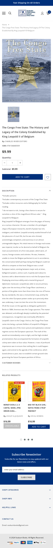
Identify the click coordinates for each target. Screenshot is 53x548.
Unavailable (12, 425)
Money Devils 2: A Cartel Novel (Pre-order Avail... (12, 408)
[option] (26, 70)
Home (4, 24)
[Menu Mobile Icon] (4, 13)
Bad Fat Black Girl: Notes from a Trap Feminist (37, 408)
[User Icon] (42, 13)
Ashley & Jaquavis (14, 416)
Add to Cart (39, 426)
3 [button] (28, 439)
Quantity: (6, 157)
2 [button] (25, 439)
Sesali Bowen (37, 416)
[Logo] (26, 12)
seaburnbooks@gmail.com (17, 525)
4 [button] (32, 439)
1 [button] (21, 439)
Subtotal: (6, 169)
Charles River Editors (16, 141)
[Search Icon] (9, 13)
